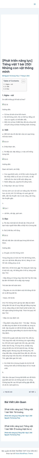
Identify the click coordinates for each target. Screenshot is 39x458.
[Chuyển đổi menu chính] (35, 4)
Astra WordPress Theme (24, 453)
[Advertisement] (19, 37)
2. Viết (7, 86)
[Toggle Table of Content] (22, 81)
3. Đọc (7, 89)
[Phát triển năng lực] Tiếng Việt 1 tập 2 (17, 416)
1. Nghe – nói (9, 84)
